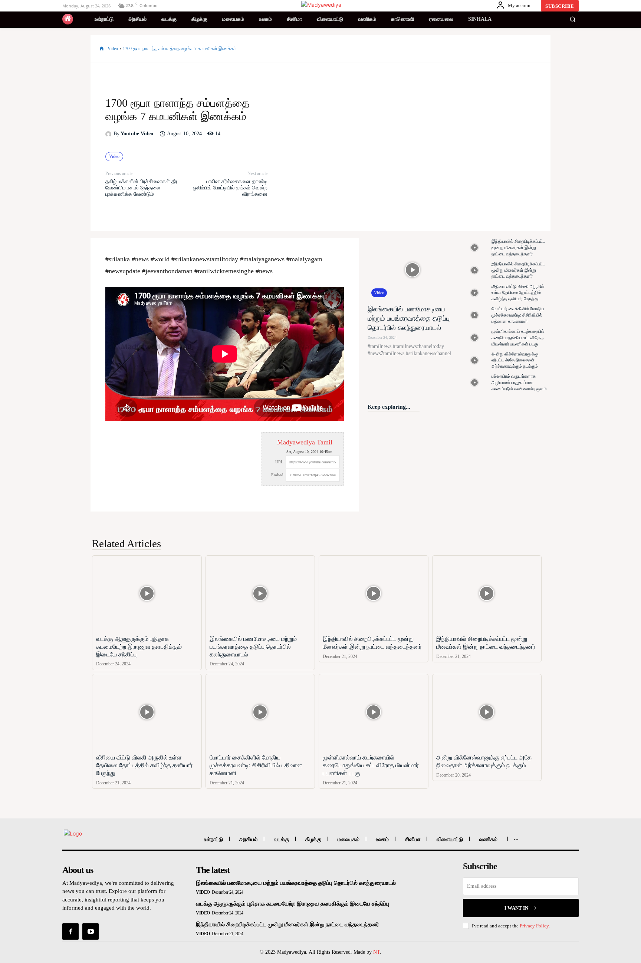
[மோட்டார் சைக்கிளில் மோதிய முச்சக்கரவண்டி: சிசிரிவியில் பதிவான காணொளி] (474, 315)
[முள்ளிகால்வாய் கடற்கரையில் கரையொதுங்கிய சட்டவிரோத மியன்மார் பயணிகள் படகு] (474, 337)
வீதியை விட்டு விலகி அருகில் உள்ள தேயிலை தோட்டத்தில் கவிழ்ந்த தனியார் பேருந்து (518, 293)
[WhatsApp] (534, 49)
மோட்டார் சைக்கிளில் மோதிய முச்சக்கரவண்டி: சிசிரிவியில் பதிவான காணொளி (518, 315)
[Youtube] (90, 931)
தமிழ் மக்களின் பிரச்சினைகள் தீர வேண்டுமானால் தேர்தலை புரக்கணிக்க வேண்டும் (141, 188)
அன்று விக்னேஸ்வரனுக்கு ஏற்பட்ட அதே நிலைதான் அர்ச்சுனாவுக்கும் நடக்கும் (515, 360)
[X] (500, 49)
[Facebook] (483, 49)
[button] (572, 19)
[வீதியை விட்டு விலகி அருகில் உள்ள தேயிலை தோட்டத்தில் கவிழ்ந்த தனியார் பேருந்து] (474, 292)
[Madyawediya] (321, 5)
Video (113, 48)
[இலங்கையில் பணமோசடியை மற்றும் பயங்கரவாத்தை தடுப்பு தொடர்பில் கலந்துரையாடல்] (412, 269)
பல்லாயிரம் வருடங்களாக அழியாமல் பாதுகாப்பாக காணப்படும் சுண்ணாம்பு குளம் (519, 382)
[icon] (67, 19)
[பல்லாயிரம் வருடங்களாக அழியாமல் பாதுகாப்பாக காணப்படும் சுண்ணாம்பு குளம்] (474, 382)
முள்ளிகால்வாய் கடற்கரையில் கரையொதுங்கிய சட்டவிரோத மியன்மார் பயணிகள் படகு (518, 338)
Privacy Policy (534, 926)
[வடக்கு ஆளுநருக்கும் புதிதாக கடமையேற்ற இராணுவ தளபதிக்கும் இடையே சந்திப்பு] (146, 594)
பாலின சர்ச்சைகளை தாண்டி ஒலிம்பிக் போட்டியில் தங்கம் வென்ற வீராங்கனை (230, 188)
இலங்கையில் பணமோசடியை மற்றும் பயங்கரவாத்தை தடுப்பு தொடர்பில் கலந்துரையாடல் (409, 318)
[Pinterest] (517, 49)
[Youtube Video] (109, 134)
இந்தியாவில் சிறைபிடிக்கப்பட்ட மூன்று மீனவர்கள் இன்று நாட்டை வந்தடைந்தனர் (518, 248)
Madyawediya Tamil (304, 442)
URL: (280, 462)
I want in (516, 908)
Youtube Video (137, 133)
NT (376, 952)
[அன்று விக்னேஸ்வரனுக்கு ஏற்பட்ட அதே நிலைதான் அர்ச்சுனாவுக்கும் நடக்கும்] (474, 360)
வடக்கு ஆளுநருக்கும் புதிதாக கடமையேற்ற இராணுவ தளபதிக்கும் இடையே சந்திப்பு (139, 647)
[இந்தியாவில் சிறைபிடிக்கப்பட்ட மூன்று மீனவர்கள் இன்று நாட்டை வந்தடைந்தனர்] (474, 247)
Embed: (278, 475)
